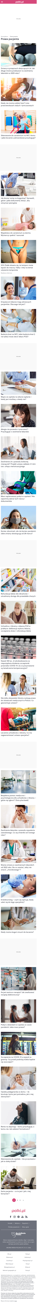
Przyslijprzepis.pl (27, 1260)
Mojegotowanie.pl (9, 1267)
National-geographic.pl (9, 1270)
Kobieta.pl (28, 1257)
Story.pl (27, 1270)
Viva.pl (28, 1264)
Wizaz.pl (27, 1267)
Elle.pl (9, 1254)
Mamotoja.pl (9, 1264)
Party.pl (28, 1254)
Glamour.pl (9, 1257)
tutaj (16, 1301)
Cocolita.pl (9, 1260)
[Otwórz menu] (2, 2)
